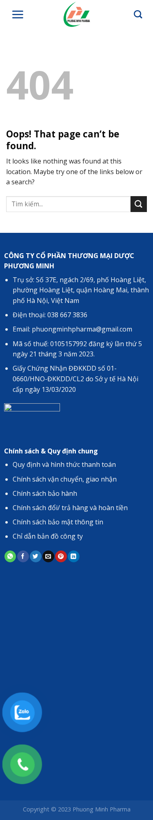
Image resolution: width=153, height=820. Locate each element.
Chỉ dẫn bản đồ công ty (48, 536)
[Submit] (139, 204)
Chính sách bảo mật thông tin (58, 521)
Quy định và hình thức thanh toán (64, 464)
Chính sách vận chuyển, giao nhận (65, 479)
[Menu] (17, 14)
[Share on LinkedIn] (73, 556)
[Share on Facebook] (23, 556)
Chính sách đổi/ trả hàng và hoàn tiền (70, 507)
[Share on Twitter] (35, 556)
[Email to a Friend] (48, 556)
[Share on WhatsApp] (10, 556)
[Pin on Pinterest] (61, 556)
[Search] (138, 14)
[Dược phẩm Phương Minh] (76, 14)
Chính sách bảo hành (45, 493)
